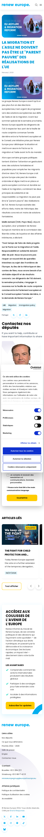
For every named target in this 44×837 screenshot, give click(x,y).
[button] (31, 586)
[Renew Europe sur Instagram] (11, 823)
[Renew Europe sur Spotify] (17, 823)
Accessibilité (7, 798)
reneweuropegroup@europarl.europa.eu (19, 778)
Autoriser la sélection (22, 459)
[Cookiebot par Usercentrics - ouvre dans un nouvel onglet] (31, 368)
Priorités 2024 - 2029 (10, 746)
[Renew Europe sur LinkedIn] (17, 816)
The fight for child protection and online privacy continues (17, 553)
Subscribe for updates (20, 705)
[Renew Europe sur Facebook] (11, 816)
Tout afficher (11, 586)
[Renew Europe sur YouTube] (23, 816)
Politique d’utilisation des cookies (16, 794)
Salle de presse (8, 750)
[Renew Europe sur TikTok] (23, 823)
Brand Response (17, 810)
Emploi (4, 754)
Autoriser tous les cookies (22, 451)
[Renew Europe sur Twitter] (4, 816)
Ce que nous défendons (12, 742)
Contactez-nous (9, 758)
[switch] (37, 418)
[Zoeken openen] (36, 4)
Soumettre (22, 497)
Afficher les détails (28, 443)
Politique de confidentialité (13, 790)
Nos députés (7, 738)
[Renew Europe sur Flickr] (4, 823)
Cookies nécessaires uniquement (22, 467)
